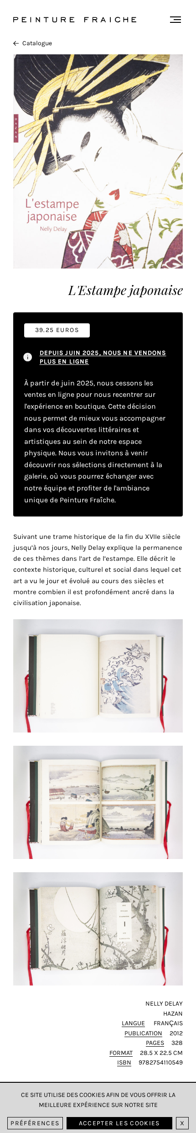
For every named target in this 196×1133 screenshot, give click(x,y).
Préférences (34, 1123)
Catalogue (37, 43)
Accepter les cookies (119, 1123)
